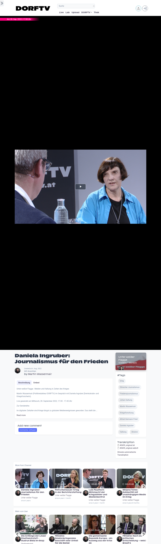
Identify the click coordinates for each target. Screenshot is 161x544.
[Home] (33, 8)
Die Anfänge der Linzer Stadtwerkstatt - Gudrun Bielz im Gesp (33, 538)
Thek (96, 12)
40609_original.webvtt (129, 448)
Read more (21, 415)
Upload (75, 12)
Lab (68, 12)
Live (61, 12)
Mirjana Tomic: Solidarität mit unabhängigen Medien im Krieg (135, 493)
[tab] (24, 382)
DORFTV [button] (85, 12)
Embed (36, 383)
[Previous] (17, 486)
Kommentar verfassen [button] (28, 430)
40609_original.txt (127, 445)
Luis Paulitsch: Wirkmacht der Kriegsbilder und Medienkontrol (98, 493)
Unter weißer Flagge (126, 358)
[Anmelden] (145, 8)
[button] (138, 8)
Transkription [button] (125, 442)
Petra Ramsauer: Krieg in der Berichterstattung (68, 491)
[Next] (143, 486)
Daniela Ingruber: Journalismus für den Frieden (32, 492)
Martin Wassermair (40, 374)
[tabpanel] (64, 402)
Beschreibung (24, 383)
